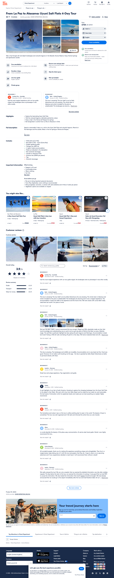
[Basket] (95, 2)
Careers (85, 556)
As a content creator (99, 556)
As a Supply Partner (99, 553)
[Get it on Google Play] (43, 554)
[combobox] (94, 265)
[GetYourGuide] (5, 3)
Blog (84, 558)
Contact (56, 553)
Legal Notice (57, 556)
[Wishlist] (88, 2)
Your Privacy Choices (59, 561)
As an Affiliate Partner (99, 558)
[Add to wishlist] (28, 197)
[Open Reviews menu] (106, 276)
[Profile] (108, 2)
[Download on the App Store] (43, 561)
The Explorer (86, 566)
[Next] (107, 211)
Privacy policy (57, 558)
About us (85, 553)
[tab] (19, 534)
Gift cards (85, 564)
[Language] (102, 2)
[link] (18, 211)
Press (84, 561)
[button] (11, 17)
